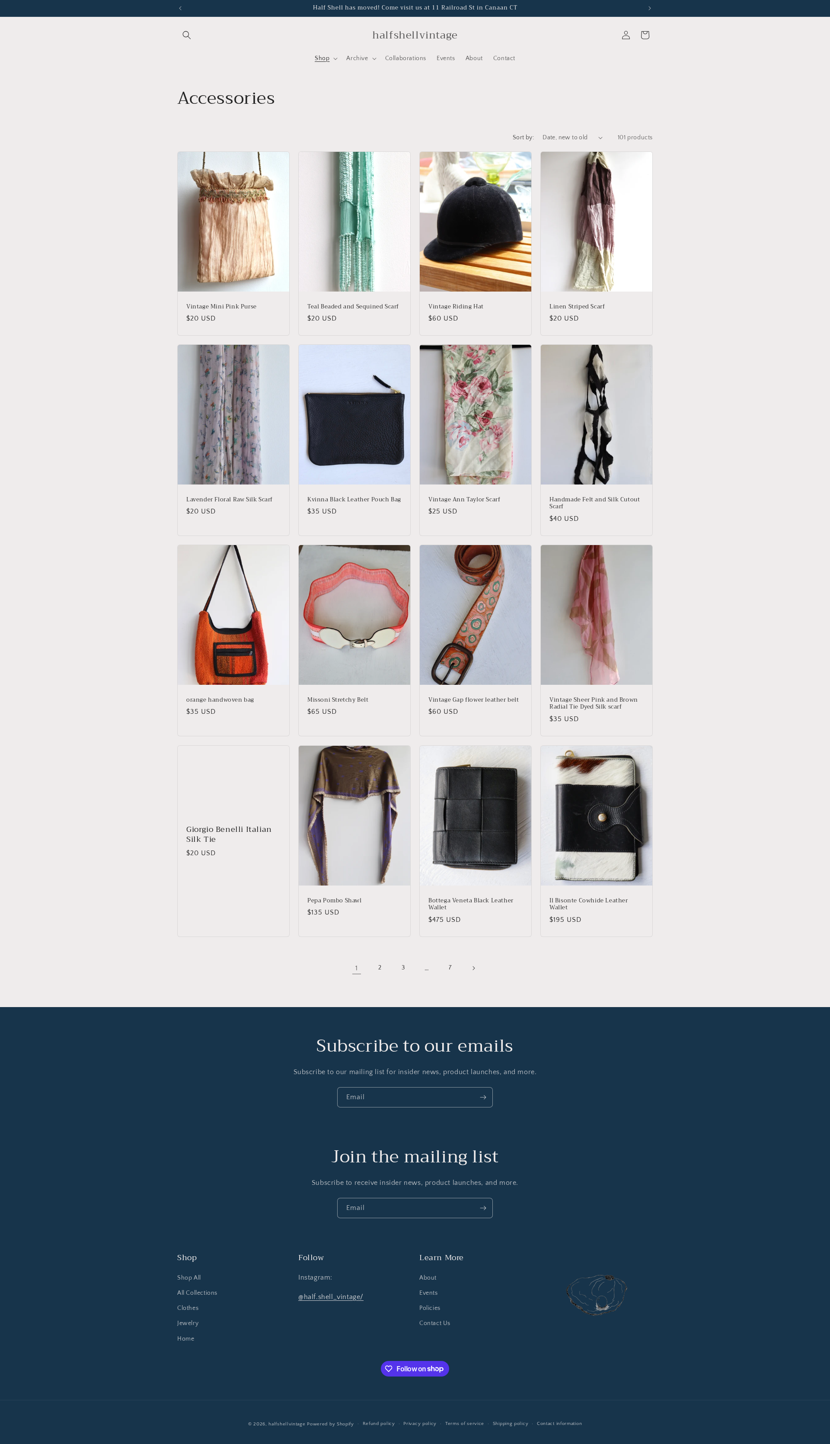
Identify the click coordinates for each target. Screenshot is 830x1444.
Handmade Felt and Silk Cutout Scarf (594, 503)
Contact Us (434, 1323)
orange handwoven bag (220, 700)
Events (428, 1293)
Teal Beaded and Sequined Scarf (353, 306)
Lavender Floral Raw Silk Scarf (229, 500)
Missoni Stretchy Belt (338, 700)
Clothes (187, 1308)
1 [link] (356, 968)
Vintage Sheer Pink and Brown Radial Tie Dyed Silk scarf (593, 703)
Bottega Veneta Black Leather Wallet (471, 904)
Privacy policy (420, 1423)
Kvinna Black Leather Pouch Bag (354, 500)
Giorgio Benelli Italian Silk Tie (229, 834)
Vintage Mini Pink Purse (221, 306)
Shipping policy (511, 1423)
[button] (186, 35)
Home (185, 1338)
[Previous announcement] (180, 8)
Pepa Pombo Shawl (334, 900)
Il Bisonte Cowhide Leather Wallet (588, 904)
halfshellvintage (286, 1424)
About (428, 1277)
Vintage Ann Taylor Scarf (464, 500)
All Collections (197, 1293)
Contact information (559, 1423)
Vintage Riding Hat (456, 306)
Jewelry (187, 1323)
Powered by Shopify (330, 1424)
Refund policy (379, 1423)
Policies (430, 1308)
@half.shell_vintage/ (331, 1297)
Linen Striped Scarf (577, 306)
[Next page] (473, 968)
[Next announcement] (649, 8)
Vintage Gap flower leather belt (473, 700)
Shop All (189, 1277)
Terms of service (464, 1423)
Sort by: (523, 137)
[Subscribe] (482, 1097)
